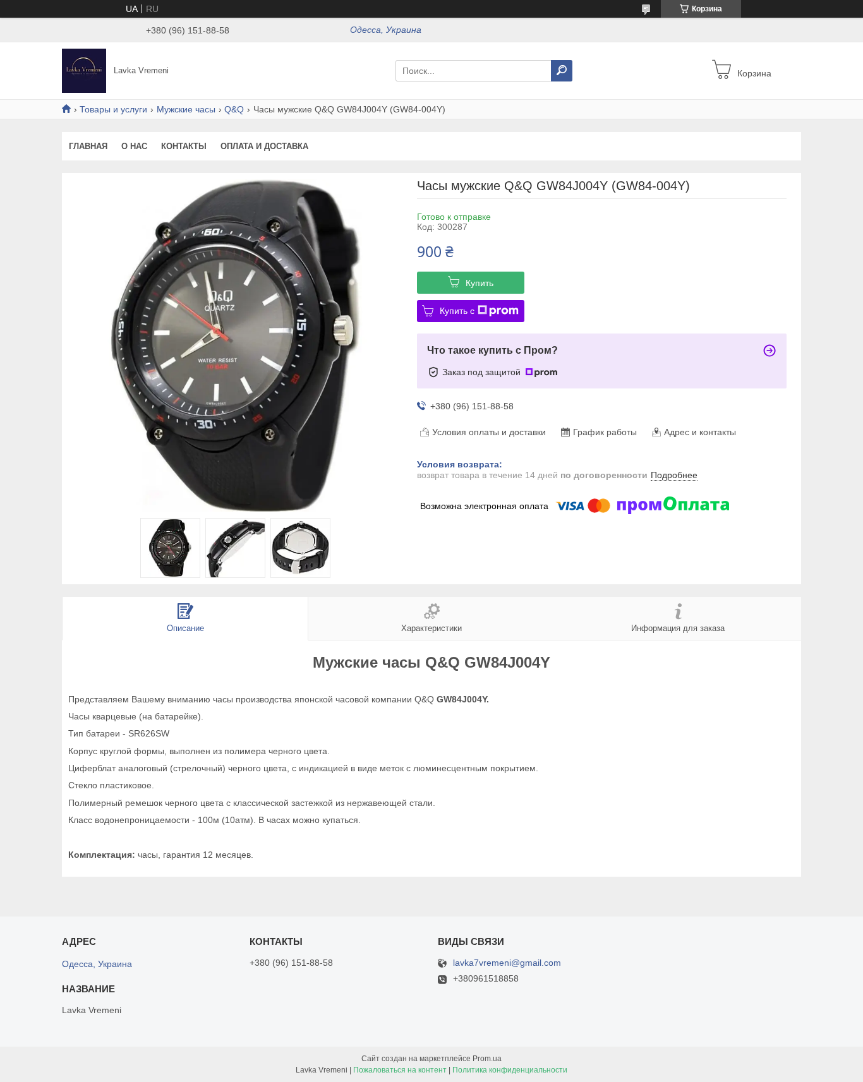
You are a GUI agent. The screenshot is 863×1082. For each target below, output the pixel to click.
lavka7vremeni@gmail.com (507, 963)
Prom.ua (487, 1058)
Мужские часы (186, 109)
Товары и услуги (113, 109)
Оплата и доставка (264, 146)
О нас (134, 146)
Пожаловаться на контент (400, 1070)
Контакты (184, 146)
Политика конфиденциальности (509, 1070)
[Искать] (561, 70)
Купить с (457, 311)
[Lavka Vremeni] (84, 70)
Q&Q (234, 109)
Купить (479, 283)
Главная (88, 146)
